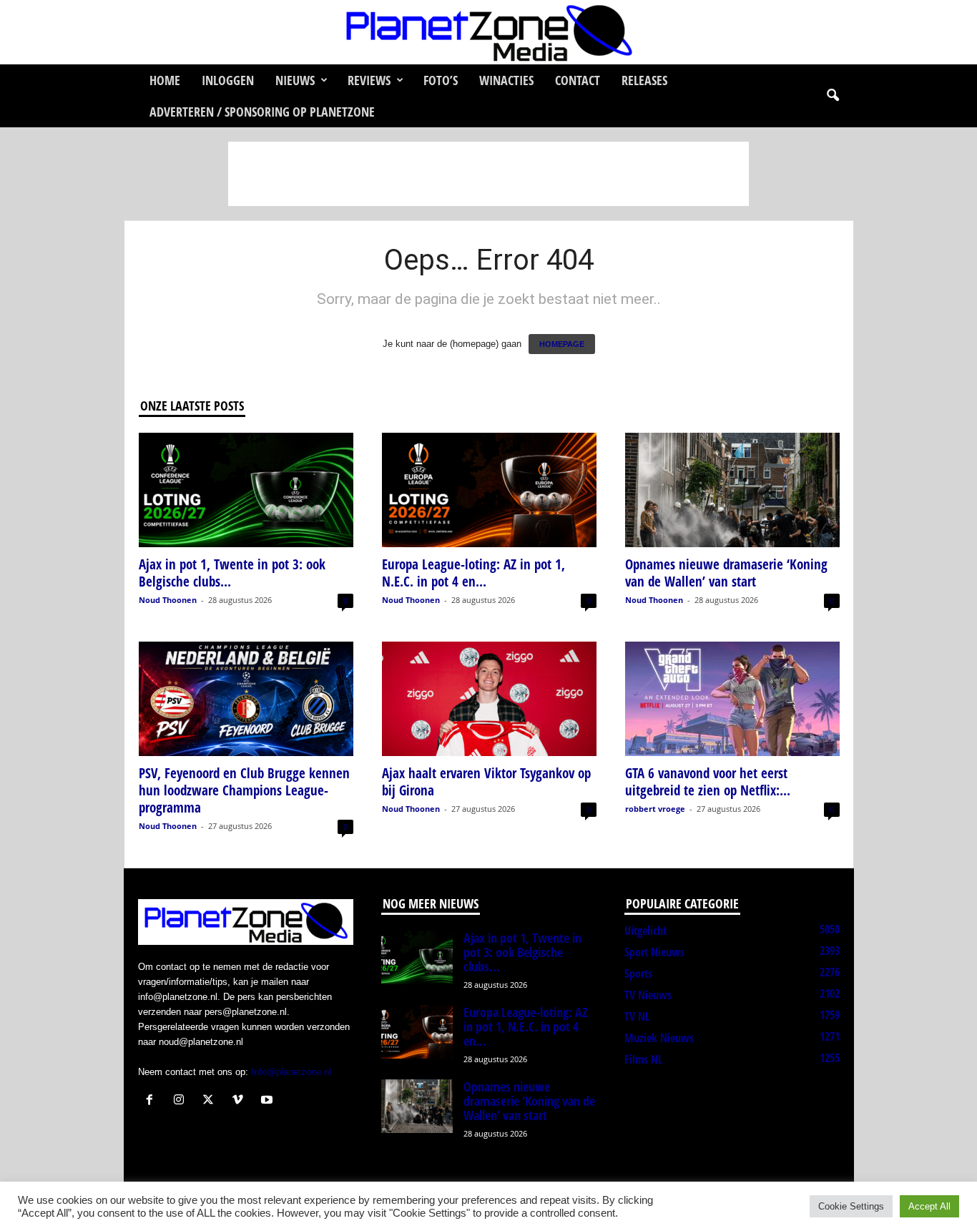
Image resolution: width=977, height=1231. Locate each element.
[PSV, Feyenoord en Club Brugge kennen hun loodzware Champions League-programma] (246, 699)
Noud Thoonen (168, 599)
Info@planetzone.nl (291, 1071)
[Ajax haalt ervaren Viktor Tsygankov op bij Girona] (489, 699)
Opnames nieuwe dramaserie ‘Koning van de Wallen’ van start (726, 573)
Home (164, 80)
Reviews (369, 80)
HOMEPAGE (561, 344)
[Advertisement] (488, 174)
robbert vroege (655, 808)
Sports (638, 973)
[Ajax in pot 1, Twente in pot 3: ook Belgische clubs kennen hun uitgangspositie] (246, 490)
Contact (577, 80)
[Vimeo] (240, 1101)
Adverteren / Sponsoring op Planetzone (262, 111)
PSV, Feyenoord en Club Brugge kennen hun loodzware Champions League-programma (244, 790)
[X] (211, 1101)
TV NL (636, 1016)
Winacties (506, 80)
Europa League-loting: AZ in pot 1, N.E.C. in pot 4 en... (473, 573)
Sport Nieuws (654, 952)
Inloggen (228, 80)
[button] (832, 96)
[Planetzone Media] (488, 32)
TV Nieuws (648, 995)
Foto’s (440, 80)
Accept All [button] (929, 1206)
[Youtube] (268, 1101)
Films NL (643, 1059)
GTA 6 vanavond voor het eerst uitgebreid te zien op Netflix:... (707, 782)
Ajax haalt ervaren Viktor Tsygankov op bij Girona (486, 782)
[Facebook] (152, 1101)
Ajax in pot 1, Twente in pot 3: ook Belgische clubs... (232, 573)
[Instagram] (182, 1101)
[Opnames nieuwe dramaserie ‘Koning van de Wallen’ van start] (732, 490)
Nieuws (295, 80)
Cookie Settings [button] (851, 1206)
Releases (644, 80)
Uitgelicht (645, 930)
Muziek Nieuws (659, 1038)
